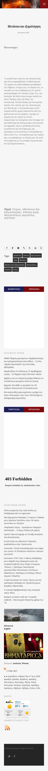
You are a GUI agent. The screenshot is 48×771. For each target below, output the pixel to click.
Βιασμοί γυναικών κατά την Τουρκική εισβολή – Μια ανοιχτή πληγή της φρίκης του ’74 (23, 600)
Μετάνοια (23, 260)
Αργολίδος (17, 255)
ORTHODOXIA (34, 409)
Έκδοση (26, 255)
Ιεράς (15, 260)
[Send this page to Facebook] (7, 248)
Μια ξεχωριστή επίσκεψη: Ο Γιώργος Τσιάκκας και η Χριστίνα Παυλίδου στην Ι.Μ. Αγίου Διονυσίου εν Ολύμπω (24, 520)
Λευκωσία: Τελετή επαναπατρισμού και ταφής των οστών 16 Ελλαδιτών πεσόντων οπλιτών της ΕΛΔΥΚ (23, 551)
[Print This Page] (35, 248)
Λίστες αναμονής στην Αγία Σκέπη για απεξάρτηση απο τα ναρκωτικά (20, 512)
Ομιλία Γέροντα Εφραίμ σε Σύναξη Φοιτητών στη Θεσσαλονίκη (23, 535)
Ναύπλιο (8, 270)
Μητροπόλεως (32, 265)
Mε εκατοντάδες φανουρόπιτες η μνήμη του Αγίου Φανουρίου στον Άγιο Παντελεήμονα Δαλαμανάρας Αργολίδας (23, 395)
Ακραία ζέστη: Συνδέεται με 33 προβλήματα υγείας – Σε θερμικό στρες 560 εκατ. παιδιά (23, 372)
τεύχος (15, 270)
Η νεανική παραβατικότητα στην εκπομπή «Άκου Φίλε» (22, 591)
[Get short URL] (24, 248)
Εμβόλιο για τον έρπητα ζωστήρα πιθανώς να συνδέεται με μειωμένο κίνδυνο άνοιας (23, 379)
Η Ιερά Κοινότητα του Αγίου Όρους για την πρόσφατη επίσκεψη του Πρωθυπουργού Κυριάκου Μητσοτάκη (22, 583)
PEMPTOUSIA (14, 409)
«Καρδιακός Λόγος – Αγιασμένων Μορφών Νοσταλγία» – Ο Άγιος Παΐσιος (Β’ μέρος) (22, 529)
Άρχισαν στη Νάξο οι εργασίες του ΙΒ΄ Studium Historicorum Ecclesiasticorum (21, 386)
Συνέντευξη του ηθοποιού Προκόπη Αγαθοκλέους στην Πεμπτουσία (20, 542)
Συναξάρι (12, 671)
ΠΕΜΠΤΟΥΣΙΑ (14, 289)
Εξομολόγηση (36, 255)
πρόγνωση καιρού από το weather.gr (17, 717)
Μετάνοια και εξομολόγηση (14, 265)
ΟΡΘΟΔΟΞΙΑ (34, 289)
